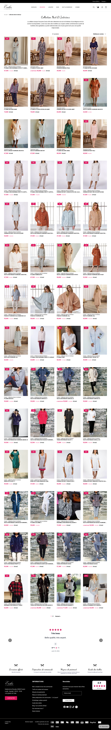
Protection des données (43, 724)
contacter (11, 698)
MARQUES (34, 7)
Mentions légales (29, 721)
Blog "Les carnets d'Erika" (39, 705)
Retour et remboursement (39, 695)
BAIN (57, 7)
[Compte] (102, 7)
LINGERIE (50, 7)
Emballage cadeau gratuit (39, 700)
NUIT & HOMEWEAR (67, 7)
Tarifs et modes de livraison (40, 689)
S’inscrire (68, 700)
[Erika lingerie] (8, 7)
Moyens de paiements (38, 692)
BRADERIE (42, 7)
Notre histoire (36, 711)
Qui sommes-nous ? (38, 708)
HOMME (77, 7)
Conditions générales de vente (42, 721)
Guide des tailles (37, 703)
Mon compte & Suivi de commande (42, 686)
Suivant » (58, 616)
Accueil (5, 14)
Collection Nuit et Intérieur (15, 14)
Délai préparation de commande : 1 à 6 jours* (45, 697)
